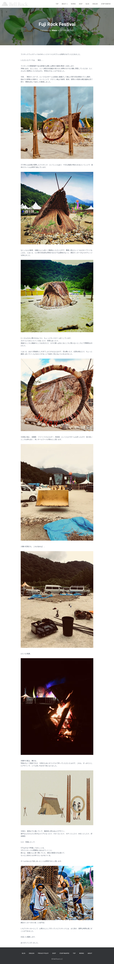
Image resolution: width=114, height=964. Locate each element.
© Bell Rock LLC (57, 959)
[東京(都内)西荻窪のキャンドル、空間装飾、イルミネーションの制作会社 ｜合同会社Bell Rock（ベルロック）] (15, 4)
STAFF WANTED (106, 4)
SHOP (80, 4)
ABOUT (64, 4)
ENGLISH (95, 4)
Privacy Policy (43, 953)
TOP (57, 4)
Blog (87, 4)
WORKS (73, 4)
